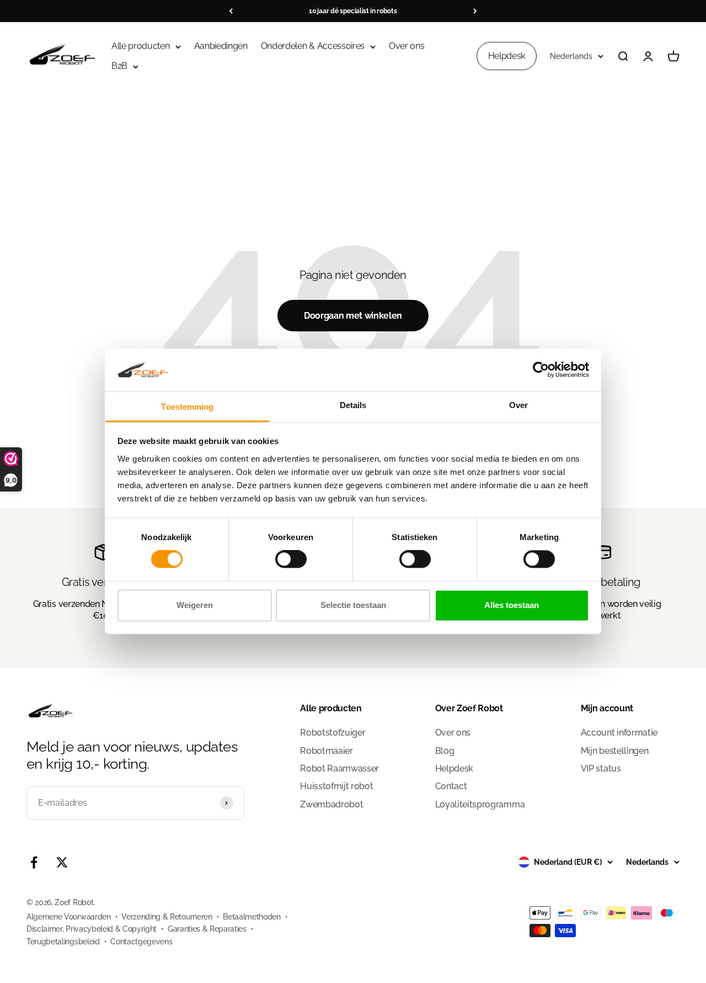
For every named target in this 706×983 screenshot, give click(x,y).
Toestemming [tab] (187, 406)
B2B (119, 66)
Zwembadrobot (331, 804)
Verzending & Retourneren (166, 916)
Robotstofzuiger (332, 732)
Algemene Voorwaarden (68, 916)
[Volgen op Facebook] (33, 862)
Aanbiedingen (221, 46)
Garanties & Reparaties (207, 928)
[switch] (291, 559)
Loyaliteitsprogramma (480, 804)
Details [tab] (353, 405)
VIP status (601, 768)
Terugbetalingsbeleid (63, 941)
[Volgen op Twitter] (62, 862)
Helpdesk (506, 56)
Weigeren (194, 605)
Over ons (406, 46)
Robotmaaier (326, 751)
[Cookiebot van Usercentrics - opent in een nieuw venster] (541, 370)
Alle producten (140, 46)
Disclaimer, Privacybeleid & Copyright (91, 928)
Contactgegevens (141, 941)
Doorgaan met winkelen (353, 315)
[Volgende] (475, 11)
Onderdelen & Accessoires (313, 46)
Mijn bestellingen (615, 751)
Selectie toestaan (353, 605)
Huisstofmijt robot (336, 786)
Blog (444, 751)
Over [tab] (518, 405)
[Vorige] (231, 11)
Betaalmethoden (252, 916)
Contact (451, 786)
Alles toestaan (511, 605)
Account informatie (619, 732)
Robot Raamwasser (339, 768)
